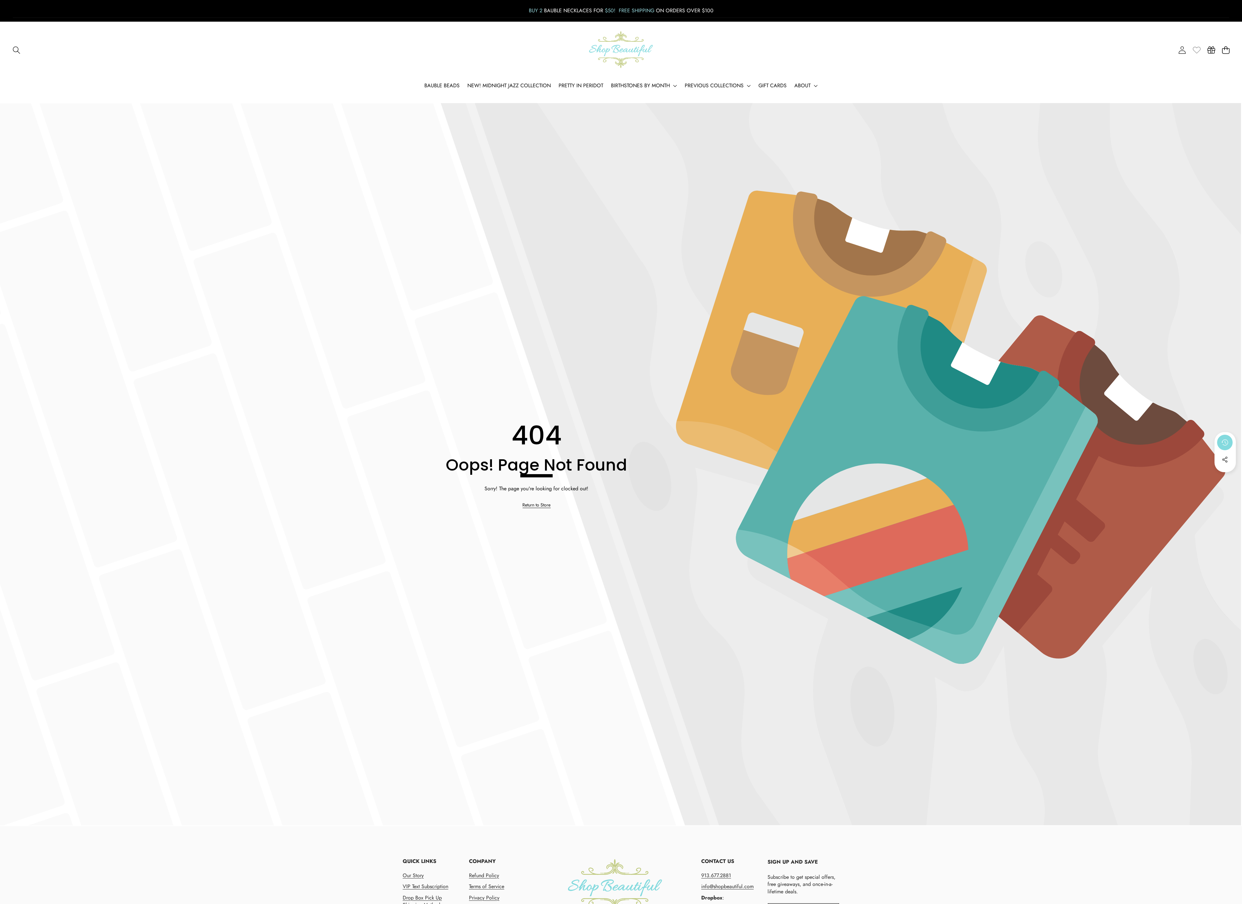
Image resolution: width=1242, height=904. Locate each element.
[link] (1196, 50)
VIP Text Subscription (425, 886)
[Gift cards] (1211, 50)
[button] (16, 50)
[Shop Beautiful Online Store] (621, 50)
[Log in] (1182, 50)
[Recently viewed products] (1225, 442)
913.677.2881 (716, 875)
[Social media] (1225, 459)
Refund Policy (484, 875)
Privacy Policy (484, 897)
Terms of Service (486, 886)
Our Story (413, 875)
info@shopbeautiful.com (727, 886)
